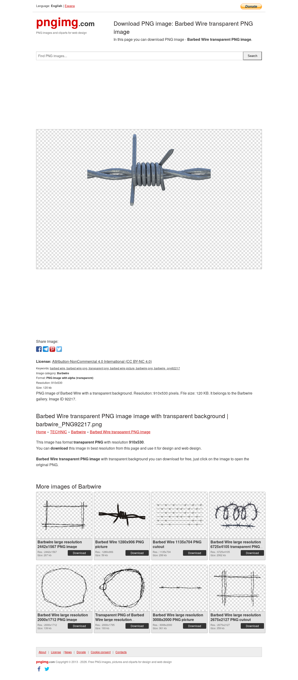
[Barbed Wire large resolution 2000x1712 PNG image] (64, 588)
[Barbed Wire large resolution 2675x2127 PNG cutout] (237, 588)
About (42, 652)
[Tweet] (59, 349)
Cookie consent (101, 652)
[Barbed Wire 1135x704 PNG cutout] (179, 515)
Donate (81, 652)
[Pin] (52, 349)
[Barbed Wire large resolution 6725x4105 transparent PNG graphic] (237, 515)
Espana (70, 5)
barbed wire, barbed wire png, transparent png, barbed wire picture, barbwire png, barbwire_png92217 (115, 368)
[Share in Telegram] (45, 349)
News (68, 652)
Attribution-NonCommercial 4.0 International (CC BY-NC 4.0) (102, 361)
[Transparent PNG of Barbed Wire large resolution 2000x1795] (122, 588)
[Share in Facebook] (39, 349)
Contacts (121, 652)
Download (79, 553)
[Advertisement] (149, 96)
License (56, 652)
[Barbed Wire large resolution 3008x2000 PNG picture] (179, 588)
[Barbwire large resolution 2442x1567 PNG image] (64, 515)
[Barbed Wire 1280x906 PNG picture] (122, 515)
